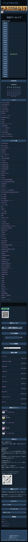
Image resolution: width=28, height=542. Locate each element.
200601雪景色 (4, 247)
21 (11, 93)
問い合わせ (4, 356)
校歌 (2, 207)
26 (7, 95)
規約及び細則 (4, 145)
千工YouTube (4, 107)
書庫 (2, 215)
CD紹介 (3, 177)
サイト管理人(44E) (10, 412)
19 (7, 93)
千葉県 (2, 119)
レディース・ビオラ (5, 115)
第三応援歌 (3, 198)
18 (19, 92)
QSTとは (4, 376)
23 (15, 93)
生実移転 (3, 253)
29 (13, 95)
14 (11, 92)
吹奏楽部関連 (4, 293)
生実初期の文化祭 (5, 259)
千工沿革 (3, 160)
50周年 (3, 280)
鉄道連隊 (3, 171)
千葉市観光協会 (4, 132)
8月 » (15, 96)
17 (17, 92)
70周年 (3, 282)
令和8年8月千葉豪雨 (6, 361)
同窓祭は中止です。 (6, 396)
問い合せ (3, 236)
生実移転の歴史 (4, 164)
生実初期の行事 (4, 261)
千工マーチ (3, 188)
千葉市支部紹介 (4, 143)
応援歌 (2, 209)
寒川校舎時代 (4, 240)
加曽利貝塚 (4, 366)
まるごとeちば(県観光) (6, 134)
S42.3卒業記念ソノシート (7, 200)
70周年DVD (4, 202)
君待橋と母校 (4, 230)
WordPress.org (5, 525)
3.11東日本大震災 (5, 223)
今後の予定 (4, 381)
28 (11, 95)
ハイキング (3, 219)
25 (19, 93)
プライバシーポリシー (6, 299)
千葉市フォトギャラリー (6, 123)
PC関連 (3, 232)
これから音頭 (4, 204)
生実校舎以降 (4, 272)
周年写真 (3, 287)
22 (13, 93)
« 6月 (12, 96)
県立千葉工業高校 (5, 102)
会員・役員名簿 (4, 147)
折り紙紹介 (3, 221)
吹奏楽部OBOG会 (5, 117)
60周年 (3, 284)
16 (15, 92)
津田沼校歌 (3, 183)
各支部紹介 (3, 150)
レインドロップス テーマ (8, 540)
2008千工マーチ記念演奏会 (7, 190)
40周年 (3, 278)
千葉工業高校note (5, 104)
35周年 (3, 276)
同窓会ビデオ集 (4, 217)
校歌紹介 (3, 175)
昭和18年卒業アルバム (6, 268)
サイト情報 (3, 211)
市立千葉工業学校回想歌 (6, 179)
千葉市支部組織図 (5, 158)
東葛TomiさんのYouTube (7, 136)
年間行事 (3, 152)
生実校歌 (3, 186)
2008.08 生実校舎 (5, 266)
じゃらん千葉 (4, 130)
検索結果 (3, 297)
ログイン (3, 519)
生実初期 (3, 257)
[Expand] (2, 12)
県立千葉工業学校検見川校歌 (7, 181)
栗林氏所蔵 (3, 242)
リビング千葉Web (5, 128)
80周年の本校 (4, 274)
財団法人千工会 (4, 111)
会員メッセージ (4, 156)
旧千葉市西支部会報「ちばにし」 (8, 226)
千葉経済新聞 (4, 125)
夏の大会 (4, 401)
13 (9, 92)
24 (17, 93)
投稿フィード (4, 521)
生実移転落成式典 (5, 255)
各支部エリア (4, 234)
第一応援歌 (3, 194)
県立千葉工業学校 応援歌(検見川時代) (10, 192)
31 (17, 95)
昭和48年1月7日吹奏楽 (6, 228)
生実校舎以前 (4, 270)
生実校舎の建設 (4, 251)
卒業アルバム (4, 289)
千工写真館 (3, 238)
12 (7, 92)
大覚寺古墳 (4, 371)
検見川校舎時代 (4, 169)
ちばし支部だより (5, 154)
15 (13, 92)
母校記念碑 (3, 213)
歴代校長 (3, 291)
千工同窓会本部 (4, 109)
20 (9, 93)
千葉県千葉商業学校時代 (6, 245)
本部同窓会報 (4, 162)
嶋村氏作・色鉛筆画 (5, 295)
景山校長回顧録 (4, 166)
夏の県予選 (4, 391)
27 (9, 95)
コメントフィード (5, 523)
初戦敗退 (4, 386)
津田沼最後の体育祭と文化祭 (7, 249)
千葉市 (2, 121)
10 (17, 90)
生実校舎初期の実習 (5, 263)
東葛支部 (3, 113)
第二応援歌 (3, 196)
